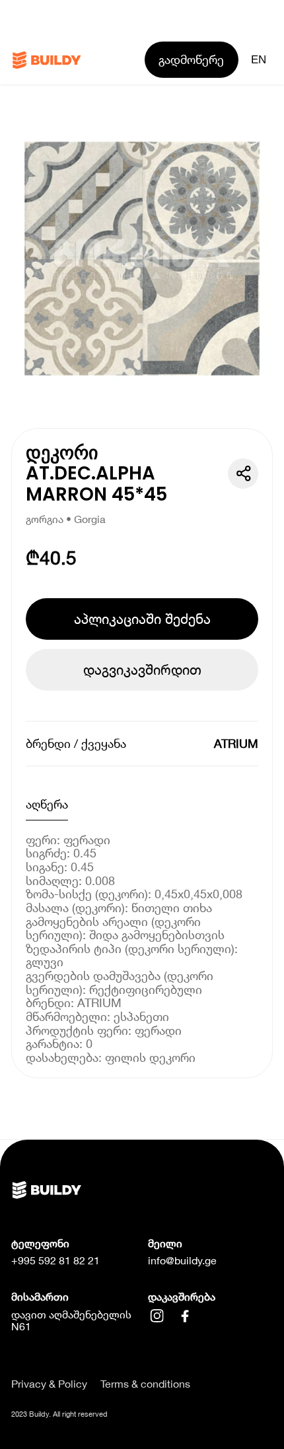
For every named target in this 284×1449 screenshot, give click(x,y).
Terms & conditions (145, 1383)
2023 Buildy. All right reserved (59, 1413)
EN (258, 59)
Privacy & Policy (49, 1383)
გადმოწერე (191, 59)
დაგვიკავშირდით (142, 669)
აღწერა (47, 804)
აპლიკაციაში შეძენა (142, 619)
